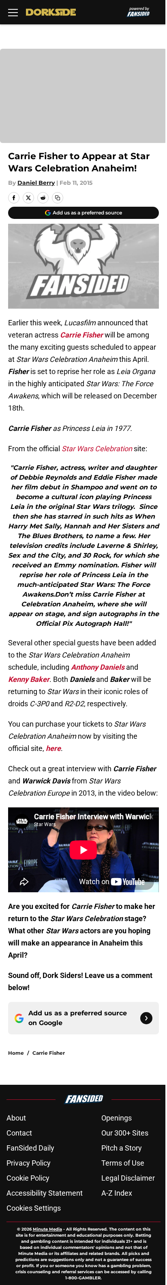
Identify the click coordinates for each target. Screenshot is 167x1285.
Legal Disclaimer (128, 1178)
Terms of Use (122, 1163)
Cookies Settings (33, 1208)
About (16, 1118)
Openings (116, 1118)
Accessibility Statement (44, 1193)
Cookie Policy (27, 1178)
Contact (19, 1133)
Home (16, 1053)
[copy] (57, 197)
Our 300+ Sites (124, 1133)
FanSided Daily (30, 1148)
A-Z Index (116, 1193)
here (53, 748)
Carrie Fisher (48, 1053)
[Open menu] (13, 12)
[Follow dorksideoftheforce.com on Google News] (146, 1018)
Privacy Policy (28, 1163)
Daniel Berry (36, 182)
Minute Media (47, 1229)
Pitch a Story (121, 1148)
